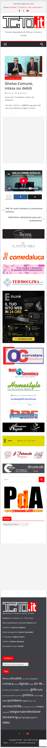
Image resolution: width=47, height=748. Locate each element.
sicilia (17, 706)
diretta (31, 684)
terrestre (8, 717)
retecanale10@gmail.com (27, 623)
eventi (21, 690)
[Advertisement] (23, 140)
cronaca (8, 683)
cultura (16, 684)
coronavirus (33, 679)
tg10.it (34, 717)
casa (23, 679)
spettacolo (29, 707)
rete (30, 701)
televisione (33, 712)
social (23, 707)
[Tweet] (35, 196)
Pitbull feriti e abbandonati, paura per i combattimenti (25, 219)
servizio (8, 706)
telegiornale (18, 712)
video (6, 722)
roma (34, 701)
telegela (40, 706)
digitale (24, 683)
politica (28, 695)
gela (33, 689)
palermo (13, 695)
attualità (15, 678)
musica (7, 695)
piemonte (19, 695)
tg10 (20, 717)
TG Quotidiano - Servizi (13, 78)
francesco (27, 690)
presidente (36, 695)
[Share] (20, 196)
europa (16, 690)
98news (6, 678)
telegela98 (6, 712)
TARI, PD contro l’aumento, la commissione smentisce (23, 210)
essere (6, 690)
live (4, 695)
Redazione (23, 93)
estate (11, 690)
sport (34, 707)
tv (37, 718)
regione (25, 700)
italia (39, 689)
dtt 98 (38, 683)
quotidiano (14, 700)
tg (16, 717)
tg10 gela (26, 717)
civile (27, 679)
